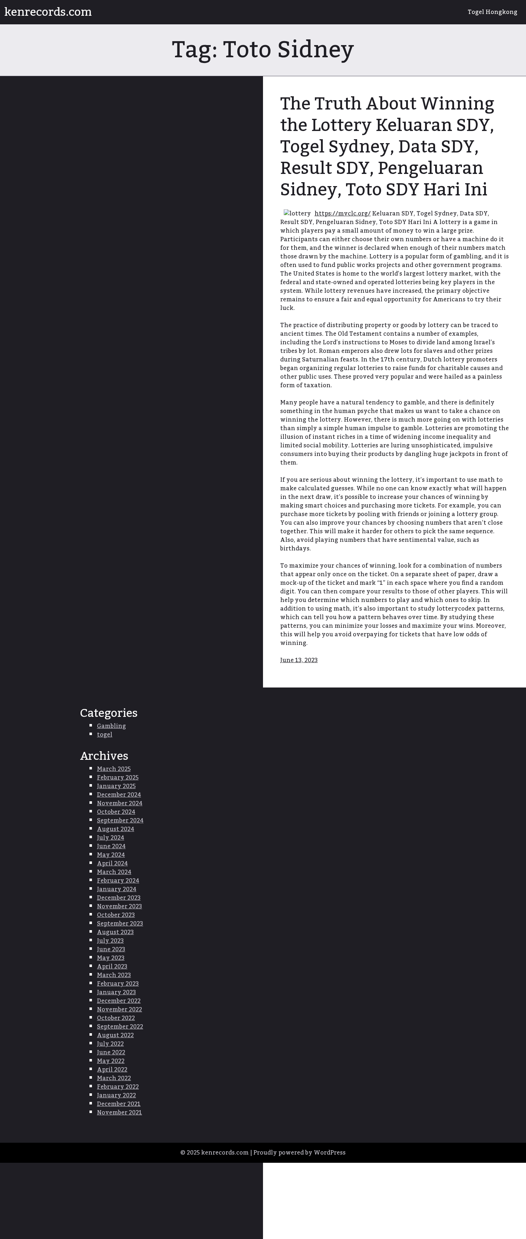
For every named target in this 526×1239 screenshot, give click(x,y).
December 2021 (119, 1104)
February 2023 (118, 984)
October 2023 (116, 915)
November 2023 (119, 906)
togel (104, 734)
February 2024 (118, 880)
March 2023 (114, 975)
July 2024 (110, 838)
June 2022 (111, 1052)
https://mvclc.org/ (343, 213)
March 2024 (114, 872)
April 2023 (112, 966)
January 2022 (116, 1095)
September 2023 (120, 923)
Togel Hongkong (492, 12)
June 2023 (111, 949)
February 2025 (117, 777)
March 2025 (114, 769)
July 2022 (110, 1044)
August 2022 (115, 1035)
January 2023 (116, 992)
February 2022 (118, 1087)
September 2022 (120, 1026)
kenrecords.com (48, 12)
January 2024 (116, 889)
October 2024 (116, 812)
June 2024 (111, 846)
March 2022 (114, 1078)
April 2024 (112, 863)
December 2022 (119, 1001)
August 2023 (115, 932)
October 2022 (116, 1018)
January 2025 (116, 786)
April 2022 (112, 1069)
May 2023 (111, 958)
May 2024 (111, 855)
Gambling (111, 726)
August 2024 (115, 829)
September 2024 (120, 820)
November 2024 (119, 803)
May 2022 (111, 1061)
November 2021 (119, 1112)
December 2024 (119, 795)
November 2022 (119, 1009)
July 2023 (110, 941)
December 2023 (119, 898)
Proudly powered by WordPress (299, 1152)
